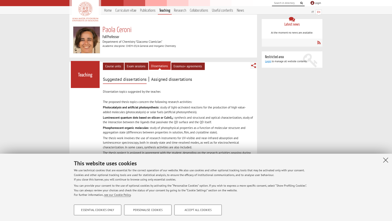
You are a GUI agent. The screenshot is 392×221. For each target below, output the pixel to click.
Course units (113, 66)
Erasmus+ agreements (188, 66)
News (240, 10)
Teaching (164, 10)
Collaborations (199, 10)
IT (313, 12)
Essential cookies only (97, 210)
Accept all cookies (198, 210)
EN (318, 12)
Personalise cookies (148, 210)
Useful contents (222, 10)
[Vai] (301, 3)
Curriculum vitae (125, 10)
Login (268, 61)
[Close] (385, 160)
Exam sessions (136, 66)
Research (180, 10)
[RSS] (318, 43)
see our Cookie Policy (117, 195)
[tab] (125, 79)
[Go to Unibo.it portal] (85, 11)
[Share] (253, 65)
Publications (148, 10)
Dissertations (159, 66)
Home (108, 10)
